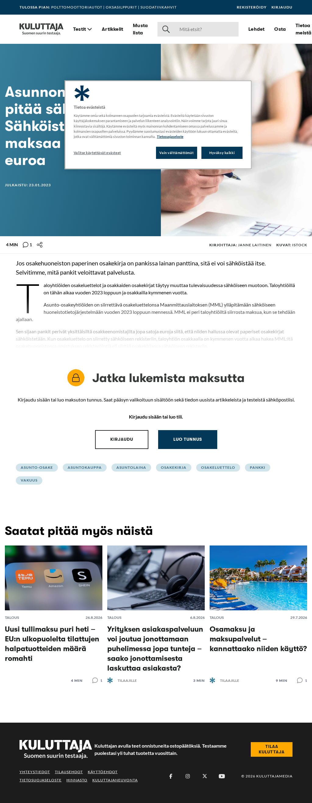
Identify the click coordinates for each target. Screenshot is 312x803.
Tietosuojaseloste (41, 780)
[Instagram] (187, 776)
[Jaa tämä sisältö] (39, 244)
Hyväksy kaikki (222, 153)
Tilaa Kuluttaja (272, 749)
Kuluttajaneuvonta (115, 780)
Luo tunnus (187, 439)
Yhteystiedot (35, 772)
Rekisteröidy (252, 7)
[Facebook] (170, 776)
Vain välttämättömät (176, 153)
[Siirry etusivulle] (41, 29)
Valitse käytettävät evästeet (97, 153)
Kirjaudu (281, 7)
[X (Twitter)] (204, 776)
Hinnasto (76, 780)
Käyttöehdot (103, 772)
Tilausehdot (69, 772)
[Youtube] (221, 776)
